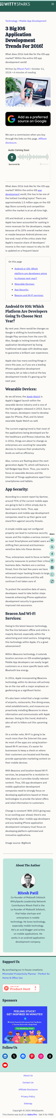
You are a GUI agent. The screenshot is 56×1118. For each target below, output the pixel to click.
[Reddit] (52, 567)
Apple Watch (33, 396)
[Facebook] (52, 554)
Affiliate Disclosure (28, 1089)
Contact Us (28, 1082)
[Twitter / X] (52, 547)
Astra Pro (32, 1114)
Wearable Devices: (24, 284)
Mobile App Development (32, 20)
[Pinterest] (52, 560)
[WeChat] (52, 581)
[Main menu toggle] (52, 4)
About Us (28, 1075)
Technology (11, 20)
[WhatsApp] (52, 574)
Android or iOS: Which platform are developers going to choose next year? (30, 273)
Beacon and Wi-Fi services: (29, 295)
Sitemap (28, 1103)
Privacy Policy (28, 1096)
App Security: (21, 289)
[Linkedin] (52, 540)
